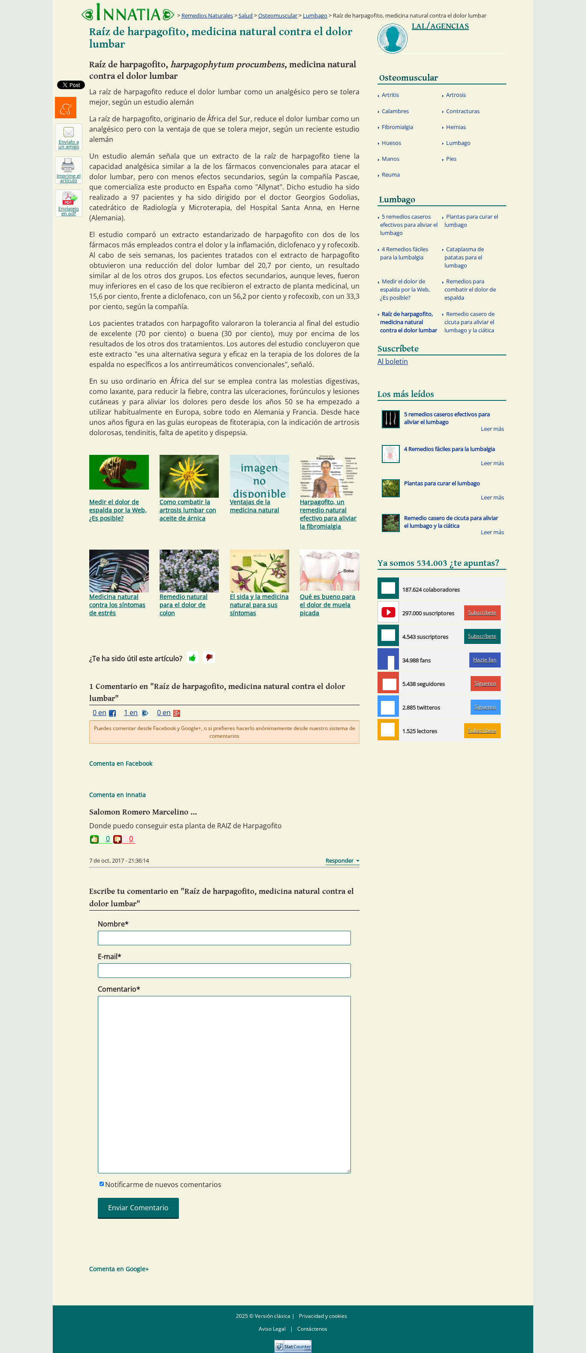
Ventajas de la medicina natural (254, 506)
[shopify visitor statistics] (293, 1343)
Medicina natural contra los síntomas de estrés (117, 604)
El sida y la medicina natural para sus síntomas (259, 604)
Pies (451, 158)
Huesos (391, 143)
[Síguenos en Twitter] (388, 706)
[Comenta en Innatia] (388, 588)
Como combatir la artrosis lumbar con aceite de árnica (188, 510)
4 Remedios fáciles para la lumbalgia (404, 253)
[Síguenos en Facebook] (388, 659)
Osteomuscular (277, 15)
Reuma (391, 174)
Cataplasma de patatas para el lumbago (464, 257)
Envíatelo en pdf (68, 210)
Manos (390, 158)
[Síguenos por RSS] (388, 729)
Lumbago (315, 15)
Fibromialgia (397, 127)
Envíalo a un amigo (68, 144)
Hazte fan (484, 659)
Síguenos (485, 683)
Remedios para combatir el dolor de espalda (470, 289)
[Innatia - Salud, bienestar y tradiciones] (128, 11)
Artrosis (456, 95)
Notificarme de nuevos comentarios (163, 1184)
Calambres (395, 111)
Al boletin (393, 361)
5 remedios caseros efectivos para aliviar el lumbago (409, 225)
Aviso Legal (272, 1328)
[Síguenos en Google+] (388, 682)
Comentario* (119, 989)
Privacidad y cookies (323, 1316)
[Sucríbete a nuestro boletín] (388, 635)
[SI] (193, 657)
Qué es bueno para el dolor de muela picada (327, 604)
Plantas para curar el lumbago (471, 221)
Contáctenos (312, 1328)
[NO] (209, 657)
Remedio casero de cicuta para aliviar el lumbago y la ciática (469, 322)
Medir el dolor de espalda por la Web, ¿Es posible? (118, 510)
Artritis (390, 95)
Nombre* (113, 924)
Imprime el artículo (69, 177)
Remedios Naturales (207, 15)
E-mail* (109, 956)
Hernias (456, 127)
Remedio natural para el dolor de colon (184, 604)
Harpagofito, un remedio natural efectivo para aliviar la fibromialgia (328, 514)
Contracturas (463, 111)
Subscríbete (482, 612)
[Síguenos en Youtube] (388, 611)
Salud (246, 15)
